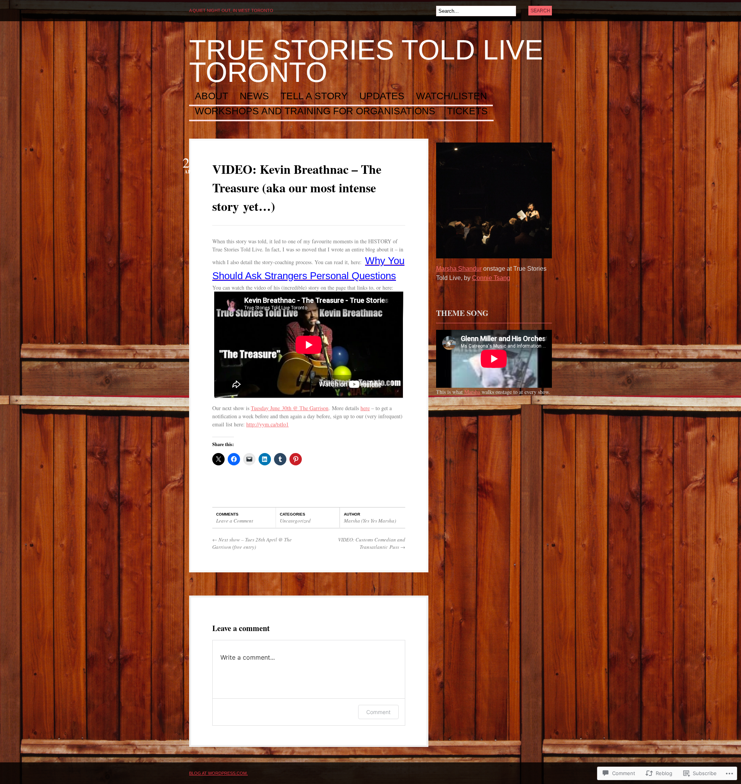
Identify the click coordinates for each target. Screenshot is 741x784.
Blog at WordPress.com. (218, 773)
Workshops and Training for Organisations (315, 111)
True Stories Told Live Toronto (366, 61)
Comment (378, 712)
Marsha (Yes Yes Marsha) (370, 520)
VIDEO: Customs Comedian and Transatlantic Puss (371, 543)
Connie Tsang (491, 278)
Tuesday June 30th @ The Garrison (289, 408)
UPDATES (381, 96)
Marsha (472, 391)
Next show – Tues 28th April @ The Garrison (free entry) (252, 543)
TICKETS (467, 111)
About (211, 96)
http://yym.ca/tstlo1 (267, 424)
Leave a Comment (234, 520)
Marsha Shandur (459, 268)
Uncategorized (295, 520)
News (254, 96)
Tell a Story (314, 96)
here (365, 408)
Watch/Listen (451, 96)
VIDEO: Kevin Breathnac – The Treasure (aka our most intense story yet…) (296, 187)
